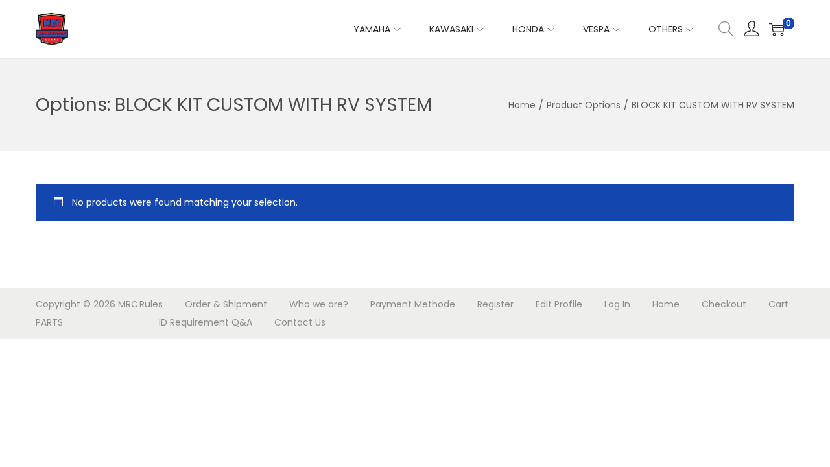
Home (522, 105)
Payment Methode (412, 304)
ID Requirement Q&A (205, 322)
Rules (151, 304)
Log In (617, 304)
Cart (778, 304)
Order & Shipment (226, 304)
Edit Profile (559, 304)
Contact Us (300, 322)
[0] (777, 29)
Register (495, 304)
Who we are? (318, 304)
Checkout (724, 304)
